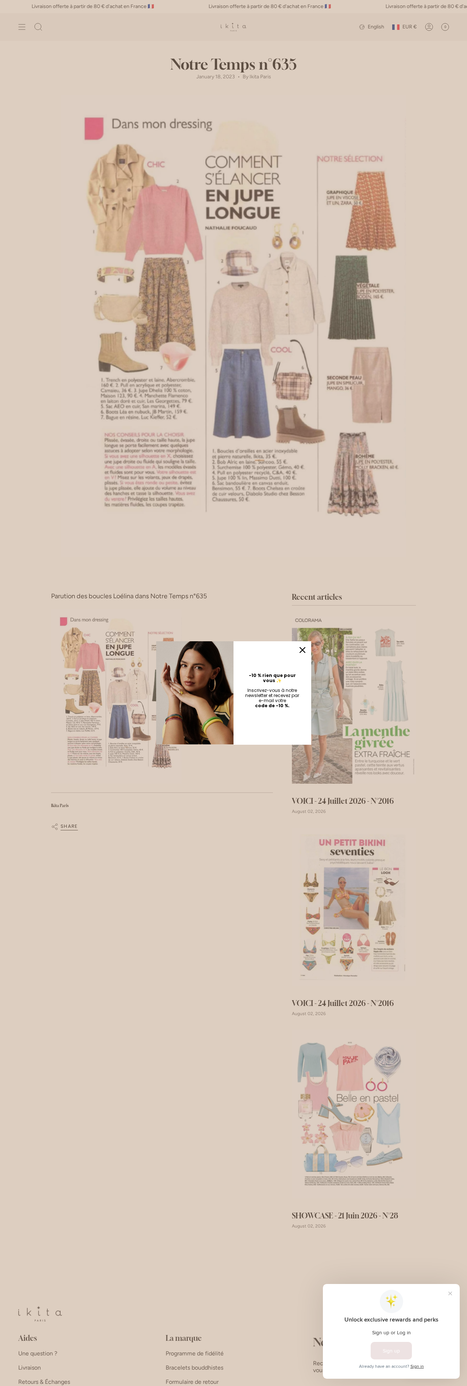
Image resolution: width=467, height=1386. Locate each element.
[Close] (302, 650)
